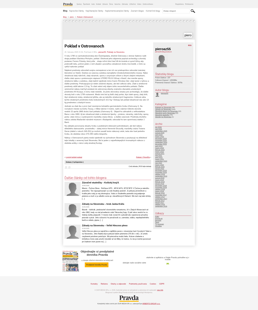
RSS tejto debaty (145, 166)
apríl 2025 (159, 135)
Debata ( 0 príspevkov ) (75, 162)
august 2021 (159, 154)
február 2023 (160, 150)
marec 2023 (159, 148)
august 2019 (159, 178)
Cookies (153, 284)
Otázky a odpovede (118, 284)
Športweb (86, 4)
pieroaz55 (102, 52)
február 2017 (160, 201)
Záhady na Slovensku (163, 109)
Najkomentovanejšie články (117, 10)
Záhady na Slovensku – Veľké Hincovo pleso (105, 225)
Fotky (157, 217)
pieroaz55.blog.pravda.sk (163, 52)
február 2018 (160, 193)
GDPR (161, 284)
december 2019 (161, 171)
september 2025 (161, 131)
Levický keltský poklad (74, 157)
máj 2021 (158, 155)
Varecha (117, 4)
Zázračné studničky (162, 115)
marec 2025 (159, 137)
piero (72, 17)
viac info (160, 290)
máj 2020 (158, 163)
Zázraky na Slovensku (163, 117)
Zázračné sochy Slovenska (165, 113)
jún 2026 (158, 127)
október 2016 (160, 204)
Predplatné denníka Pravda (96, 265)
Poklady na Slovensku (115, 52)
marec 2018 (159, 191)
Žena (111, 4)
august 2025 (159, 133)
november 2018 (161, 187)
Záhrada (125, 4)
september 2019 (161, 176)
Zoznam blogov (137, 10)
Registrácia (179, 4)
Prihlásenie (189, 4)
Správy (79, 4)
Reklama (104, 284)
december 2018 (161, 186)
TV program (159, 224)
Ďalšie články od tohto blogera (85, 178)
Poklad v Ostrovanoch (85, 17)
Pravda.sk (158, 219)
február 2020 (160, 167)
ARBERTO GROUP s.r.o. (151, 304)
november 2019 (161, 172)
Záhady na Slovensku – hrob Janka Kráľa (103, 204)
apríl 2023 (159, 146)
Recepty (158, 220)
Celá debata (133, 166)
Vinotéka (158, 226)
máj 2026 (158, 129)
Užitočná (132, 4)
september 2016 (161, 206)
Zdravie (105, 4)
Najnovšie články (76, 10)
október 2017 (160, 197)
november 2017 (161, 195)
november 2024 (161, 140)
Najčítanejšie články (94, 10)
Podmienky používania (138, 284)
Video (139, 4)
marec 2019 (159, 180)
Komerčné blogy (153, 10)
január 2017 (159, 203)
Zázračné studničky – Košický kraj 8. (100, 182)
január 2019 (159, 184)
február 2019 (160, 182)
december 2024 (161, 139)
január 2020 (159, 169)
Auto (93, 4)
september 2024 (161, 142)
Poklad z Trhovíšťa (143, 157)
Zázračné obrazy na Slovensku (166, 111)
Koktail (98, 4)
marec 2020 (159, 165)
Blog (65, 10)
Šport (157, 222)
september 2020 (161, 161)
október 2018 (160, 189)
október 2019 (160, 174)
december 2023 (161, 144)
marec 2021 (159, 159)
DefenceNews (148, 4)
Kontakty (94, 284)
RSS (189, 45)
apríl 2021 (159, 157)
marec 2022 (159, 152)
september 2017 (161, 199)
